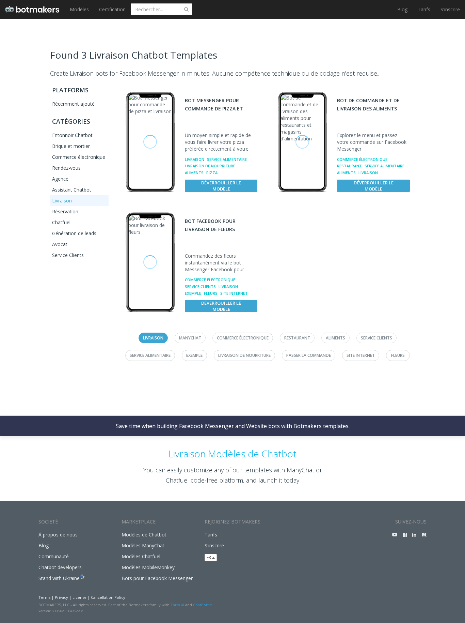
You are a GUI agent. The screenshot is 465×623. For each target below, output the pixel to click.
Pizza (212, 172)
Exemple (193, 293)
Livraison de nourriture (210, 165)
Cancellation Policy (108, 597)
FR (209, 557)
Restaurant (349, 165)
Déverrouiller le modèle (221, 186)
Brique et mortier (71, 146)
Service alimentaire (227, 159)
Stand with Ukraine (59, 578)
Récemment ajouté (73, 104)
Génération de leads (74, 233)
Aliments (194, 172)
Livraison (62, 200)
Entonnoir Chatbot (72, 135)
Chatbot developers (60, 567)
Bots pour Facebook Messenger (157, 578)
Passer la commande (308, 355)
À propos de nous (58, 534)
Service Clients (68, 255)
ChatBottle (202, 604)
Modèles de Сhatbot (144, 534)
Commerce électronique (78, 157)
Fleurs (211, 293)
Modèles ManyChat (143, 545)
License (79, 597)
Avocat (59, 244)
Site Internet (234, 293)
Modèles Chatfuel (141, 556)
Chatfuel (61, 222)
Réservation (65, 211)
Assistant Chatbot (71, 189)
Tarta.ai (177, 604)
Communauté (53, 556)
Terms (44, 597)
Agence (60, 179)
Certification (112, 9)
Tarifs (424, 9)
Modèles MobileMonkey (148, 567)
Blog (402, 9)
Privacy (61, 597)
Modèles (79, 9)
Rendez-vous (66, 168)
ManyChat (190, 338)
